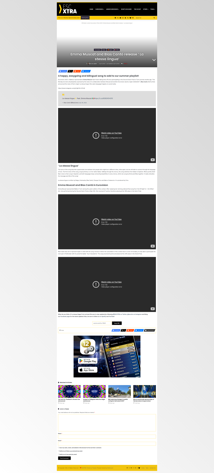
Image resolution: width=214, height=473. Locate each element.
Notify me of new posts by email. (68, 454)
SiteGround (110, 468)
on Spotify (103, 316)
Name (60, 433)
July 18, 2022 (83, 102)
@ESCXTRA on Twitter (120, 314)
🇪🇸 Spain (110, 49)
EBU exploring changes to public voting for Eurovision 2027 (118, 400)
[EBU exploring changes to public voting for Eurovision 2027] (119, 391)
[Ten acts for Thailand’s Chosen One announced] (69, 391)
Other (145, 9)
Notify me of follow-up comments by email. (71, 451)
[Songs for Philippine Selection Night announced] (94, 391)
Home (91, 9)
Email (60, 440)
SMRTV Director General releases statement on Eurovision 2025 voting (109, 17)
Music (103, 49)
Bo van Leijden (93, 63)
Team (152, 9)
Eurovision (99, 9)
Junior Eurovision (112, 9)
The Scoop (137, 9)
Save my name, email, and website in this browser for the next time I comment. (81, 447)
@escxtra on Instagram (134, 314)
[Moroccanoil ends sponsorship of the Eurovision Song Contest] (144, 391)
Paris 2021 (99, 23)
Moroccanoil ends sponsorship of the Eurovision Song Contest (143, 400)
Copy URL (117, 323)
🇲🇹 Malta (116, 49)
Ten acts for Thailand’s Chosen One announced (69, 400)
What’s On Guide (126, 9)
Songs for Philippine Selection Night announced (94, 400)
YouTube (111, 316)
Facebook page (65, 316)
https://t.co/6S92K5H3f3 (103, 98)
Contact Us (152, 468)
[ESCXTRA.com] (67, 9)
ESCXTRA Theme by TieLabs (88, 468)
